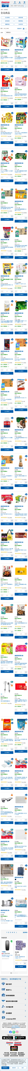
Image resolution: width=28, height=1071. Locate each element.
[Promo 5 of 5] (17, 973)
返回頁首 (25, 932)
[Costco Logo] (5, 2)
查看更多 (14, 1067)
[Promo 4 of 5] (15, 973)
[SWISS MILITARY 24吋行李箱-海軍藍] (15, 879)
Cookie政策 (6, 1054)
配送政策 (21, 1056)
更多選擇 (3, 912)
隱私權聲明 (21, 1053)
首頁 (2, 9)
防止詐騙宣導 (15, 1026)
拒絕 (23, 1067)
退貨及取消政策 (14, 1056)
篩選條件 (19, 28)
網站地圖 (6, 1053)
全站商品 (6, 9)
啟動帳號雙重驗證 (15, 1027)
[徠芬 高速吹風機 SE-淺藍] (1, 694)
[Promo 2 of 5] (12, 973)
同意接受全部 (5, 1067)
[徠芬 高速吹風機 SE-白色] (4, 694)
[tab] (14, 983)
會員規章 (6, 1056)
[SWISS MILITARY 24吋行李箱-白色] (18, 879)
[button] (24, 5)
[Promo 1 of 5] (11, 973)
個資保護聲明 (21, 1054)
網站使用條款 (13, 1053)
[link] (7, 48)
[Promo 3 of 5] (14, 973)
